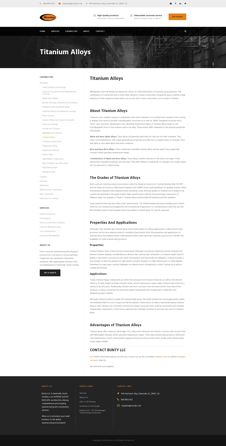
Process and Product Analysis (52, 222)
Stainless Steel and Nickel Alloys (56, 107)
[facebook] (175, 3)
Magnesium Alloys (50, 146)
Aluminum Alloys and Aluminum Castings (59, 111)
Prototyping (45, 218)
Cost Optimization (48, 231)
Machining (44, 185)
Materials (44, 83)
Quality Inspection (47, 214)
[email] (171, 3)
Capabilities (71, 31)
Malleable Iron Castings (52, 133)
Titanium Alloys (48, 137)
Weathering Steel (49, 167)
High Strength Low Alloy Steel (55, 163)
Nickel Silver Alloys (50, 98)
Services (55, 31)
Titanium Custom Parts (52, 141)
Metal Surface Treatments (51, 189)
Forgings (43, 176)
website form (161, 357)
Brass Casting (48, 115)
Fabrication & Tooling (49, 198)
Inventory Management (50, 235)
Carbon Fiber (47, 154)
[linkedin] (180, 3)
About (86, 31)
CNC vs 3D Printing (87, 401)
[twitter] (185, 3)
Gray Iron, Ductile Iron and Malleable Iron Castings (59, 93)
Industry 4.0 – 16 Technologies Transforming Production (93, 411)
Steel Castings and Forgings (54, 87)
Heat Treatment (46, 194)
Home (42, 31)
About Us (84, 397)
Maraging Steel (48, 172)
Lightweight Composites (53, 159)
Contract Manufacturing (50, 227)
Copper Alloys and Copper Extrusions (58, 120)
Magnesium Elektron (51, 150)
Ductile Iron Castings (51, 128)
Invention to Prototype (90, 406)
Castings (43, 181)
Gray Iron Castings (50, 124)
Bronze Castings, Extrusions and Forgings (59, 102)
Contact (100, 31)
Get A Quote (177, 16)
